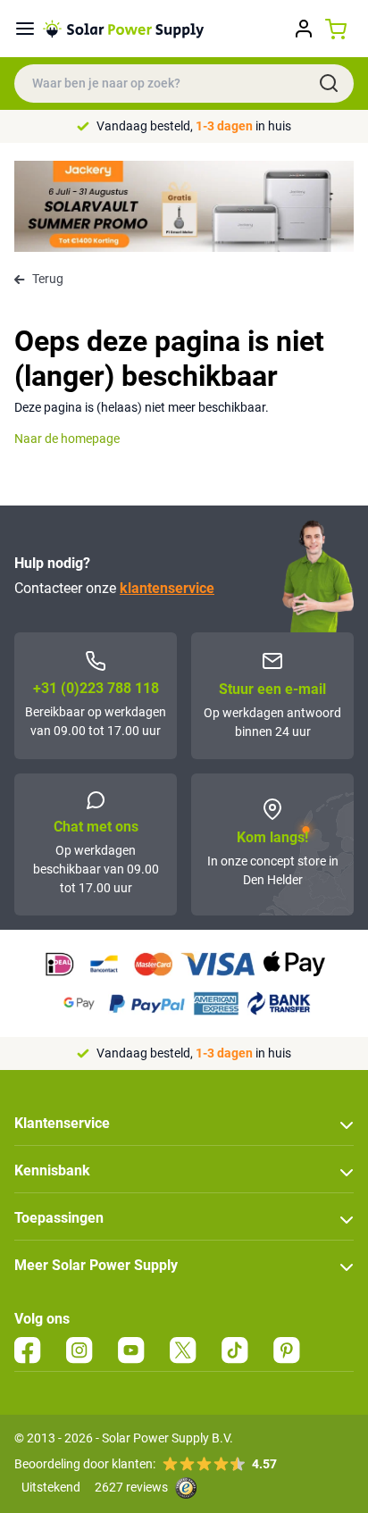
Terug (47, 279)
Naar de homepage (67, 438)
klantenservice (167, 588)
